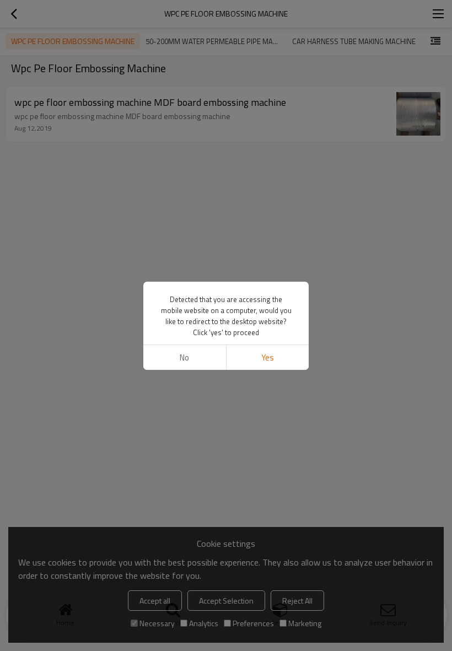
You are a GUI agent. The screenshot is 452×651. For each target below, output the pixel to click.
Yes (267, 357)
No (184, 357)
